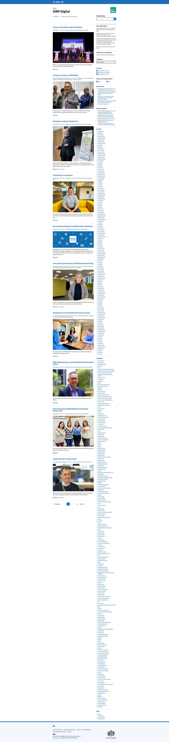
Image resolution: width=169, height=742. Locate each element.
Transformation (101, 667)
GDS (99, 507)
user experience (101, 682)
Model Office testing (102, 567)
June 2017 (100, 283)
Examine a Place (101, 498)
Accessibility (100, 362)
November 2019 (101, 233)
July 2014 (100, 336)
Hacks (99, 522)
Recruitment (100, 603)
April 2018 (100, 266)
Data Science (101, 434)
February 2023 (101, 171)
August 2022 (101, 179)
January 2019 (101, 250)
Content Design (101, 420)
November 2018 (101, 253)
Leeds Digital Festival (102, 560)
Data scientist (101, 436)
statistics (100, 639)
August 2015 (101, 319)
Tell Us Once (100, 660)
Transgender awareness (103, 670)
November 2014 (101, 331)
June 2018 (100, 262)
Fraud (99, 503)
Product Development (103, 589)
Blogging (100, 388)
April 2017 (100, 284)
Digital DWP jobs (89, 266)
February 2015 (101, 326)
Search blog (100, 16)
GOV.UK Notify (101, 515)
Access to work (101, 360)
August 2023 (101, 160)
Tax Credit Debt (101, 646)
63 (77, 504)
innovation (85, 30)
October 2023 (101, 157)
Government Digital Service (104, 517)
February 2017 (101, 288)
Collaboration (101, 413)
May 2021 (100, 205)
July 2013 (100, 350)
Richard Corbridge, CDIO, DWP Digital (61, 78)
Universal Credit (101, 675)
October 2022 (101, 178)
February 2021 (101, 210)
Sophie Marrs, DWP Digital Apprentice (61, 266)
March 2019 (100, 247)
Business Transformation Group (105, 396)
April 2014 (100, 341)
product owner (101, 594)
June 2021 (100, 203)
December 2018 (101, 252)
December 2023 (101, 153)
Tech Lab (100, 648)
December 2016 (101, 291)
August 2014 (101, 335)
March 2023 (101, 169)
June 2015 (100, 322)
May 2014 (100, 340)
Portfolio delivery (101, 586)
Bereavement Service (102, 386)
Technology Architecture (103, 653)
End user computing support (104, 488)
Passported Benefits (102, 577)
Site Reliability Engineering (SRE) (105, 629)
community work (101, 419)
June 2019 (100, 241)
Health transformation (103, 526)
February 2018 (101, 269)
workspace (100, 706)
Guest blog (100, 520)
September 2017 (101, 278)
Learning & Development (58, 267)
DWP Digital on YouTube (103, 74)
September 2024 (102, 143)
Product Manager (102, 591)
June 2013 (100, 352)
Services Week (101, 620)
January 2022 (101, 191)
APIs (99, 367)
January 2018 (101, 271)
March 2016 (100, 307)
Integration (100, 550)
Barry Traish (55, 124)
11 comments (61, 169)
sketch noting (101, 630)
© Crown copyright (111, 738)
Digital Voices (101, 465)
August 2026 (101, 131)
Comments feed (101, 717)
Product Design (101, 587)
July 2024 (100, 145)
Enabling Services (77, 79)
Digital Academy (101, 448)
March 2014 (100, 343)
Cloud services (101, 408)
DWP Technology (101, 481)
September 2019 (101, 236)
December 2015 (101, 312)
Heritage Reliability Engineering (105, 527)
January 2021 (101, 212)
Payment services (102, 579)
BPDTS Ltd (100, 389)
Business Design (101, 393)
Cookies (69, 731)
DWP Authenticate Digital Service (105, 472)
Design (99, 443)
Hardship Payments (102, 524)
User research (101, 686)
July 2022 (100, 181)
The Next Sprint (101, 663)
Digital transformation (83, 78)
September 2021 (101, 198)
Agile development (70, 124)
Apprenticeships (81, 266)
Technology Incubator (103, 655)
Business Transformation (103, 394)
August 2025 (101, 140)
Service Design (101, 615)
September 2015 (101, 317)
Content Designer (102, 422)
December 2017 (101, 272)
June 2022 (100, 183)
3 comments (61, 306)
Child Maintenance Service (104, 405)
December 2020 (101, 214)
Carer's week (101, 401)
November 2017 (101, 274)
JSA (98, 555)
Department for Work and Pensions (69, 16)
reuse (99, 606)
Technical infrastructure (103, 651)
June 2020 (100, 224)
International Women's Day (104, 553)
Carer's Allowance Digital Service (105, 400)
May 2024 (100, 146)
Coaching (100, 410)
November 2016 (101, 293)
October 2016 (101, 295)
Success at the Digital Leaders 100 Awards (67, 27)
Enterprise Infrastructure (103, 493)
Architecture (101, 379)
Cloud (99, 406)
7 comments (61, 497)
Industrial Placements (103, 541)
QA (98, 601)
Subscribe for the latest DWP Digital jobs (105, 54)
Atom (109, 81)
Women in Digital (76, 267)
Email (99, 81)
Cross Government (102, 426)
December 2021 (101, 193)
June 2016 (100, 302)
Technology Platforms (103, 656)
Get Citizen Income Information (105, 512)
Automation (100, 381)
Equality (99, 495)
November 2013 (101, 347)
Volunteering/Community (81, 178)
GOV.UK (79, 729)
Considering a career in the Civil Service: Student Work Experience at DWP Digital (107, 93)
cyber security (101, 429)
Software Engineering (103, 636)
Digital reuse (100, 458)
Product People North (103, 599)
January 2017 (101, 290)
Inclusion (100, 538)
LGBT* (81, 461)
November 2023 (101, 155)
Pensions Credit (101, 580)
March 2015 (100, 324)
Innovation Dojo (101, 546)
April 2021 (100, 207)
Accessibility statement (59, 731)
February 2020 (101, 229)
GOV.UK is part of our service (108, 118)
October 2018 (101, 255)
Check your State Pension (103, 403)
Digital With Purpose (72, 30)
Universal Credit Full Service (104, 679)
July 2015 (100, 321)
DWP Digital (61, 11)
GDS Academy (101, 508)
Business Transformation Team (105, 398)
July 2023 (100, 162)
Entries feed (100, 715)
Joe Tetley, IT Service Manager (59, 461)
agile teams (100, 365)
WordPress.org (101, 718)
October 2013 (101, 348)
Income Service (101, 539)
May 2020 (100, 226)
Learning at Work (68, 267)
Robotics (100, 608)
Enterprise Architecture (103, 491)
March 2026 (101, 134)
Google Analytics (101, 513)
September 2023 (102, 159)
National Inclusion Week (103, 570)
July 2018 (100, 260)
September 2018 (101, 257)
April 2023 (100, 167)
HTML (99, 529)
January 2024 (101, 152)
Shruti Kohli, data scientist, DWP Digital (62, 315)
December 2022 (101, 174)
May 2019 (100, 243)
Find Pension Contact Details (104, 501)
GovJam (99, 519)
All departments (86, 729)
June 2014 (100, 338)
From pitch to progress (103, 104)
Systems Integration (102, 644)
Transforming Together (87, 367)
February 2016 (101, 309)
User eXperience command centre (105, 684)
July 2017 (100, 281)
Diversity (68, 413)
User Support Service (102, 689)
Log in (99, 713)
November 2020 (101, 215)
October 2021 (101, 197)
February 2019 (101, 248)
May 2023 (100, 165)
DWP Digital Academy (103, 476)
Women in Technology (68, 317)
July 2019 (100, 240)
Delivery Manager (102, 441)
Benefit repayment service (104, 384)
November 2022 (101, 176)
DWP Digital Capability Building (105, 477)
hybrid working (101, 534)
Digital (99, 446)
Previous (57, 504)
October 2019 (101, 234)
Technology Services (102, 658)
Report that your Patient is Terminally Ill (106, 605)
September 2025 (102, 138)
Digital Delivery (78, 124)
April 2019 (100, 245)
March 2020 (101, 228)
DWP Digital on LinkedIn (103, 70)
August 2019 (101, 238)
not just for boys (101, 575)
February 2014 (101, 345)
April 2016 (100, 305)
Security (100, 613)
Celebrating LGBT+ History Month (65, 459)
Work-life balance (101, 703)
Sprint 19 (100, 637)
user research (101, 687)
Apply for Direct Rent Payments (105, 372)
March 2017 (100, 286)
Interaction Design (102, 551)
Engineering (100, 489)
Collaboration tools (102, 415)
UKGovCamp (101, 674)
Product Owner (101, 592)
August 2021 (101, 200)
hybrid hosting (101, 532)
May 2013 (100, 354)
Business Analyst (101, 391)
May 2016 (100, 303)
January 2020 (101, 231)
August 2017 (100, 279)
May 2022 (100, 184)
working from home (102, 705)
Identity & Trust (101, 536)
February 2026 (101, 136)
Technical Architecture (103, 649)
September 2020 (102, 219)
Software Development (103, 634)
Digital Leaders (68, 229)
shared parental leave (102, 624)
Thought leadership (102, 665)
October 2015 (101, 316)
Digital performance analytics (104, 457)
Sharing (99, 627)
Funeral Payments (102, 505)
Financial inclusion (102, 500)
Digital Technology (102, 462)
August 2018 (101, 259)
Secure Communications (103, 610)
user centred (100, 681)
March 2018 (100, 267)
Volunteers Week (101, 693)
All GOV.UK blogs (57, 729)
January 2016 (101, 310)
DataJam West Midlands (103, 439)
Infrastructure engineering (104, 543)
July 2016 (100, 300)
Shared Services (101, 625)
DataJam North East (102, 438)
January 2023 (101, 172)
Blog (54, 8)
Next (81, 504)
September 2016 (101, 297)
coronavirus (100, 424)
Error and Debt (101, 496)
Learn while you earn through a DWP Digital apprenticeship (73, 263)
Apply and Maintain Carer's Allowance (106, 371)
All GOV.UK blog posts (69, 729)
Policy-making (101, 584)
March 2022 (101, 188)
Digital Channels (101, 450)
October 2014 (101, 333)
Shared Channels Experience (104, 622)
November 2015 (101, 314)
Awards (99, 382)
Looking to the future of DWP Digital (65, 75)
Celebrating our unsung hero (63, 175)
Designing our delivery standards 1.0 (65, 121)
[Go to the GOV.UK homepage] (58, 2)
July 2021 (100, 202)
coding (99, 412)
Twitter (99, 672)
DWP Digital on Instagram (104, 72)
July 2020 (100, 222)
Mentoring (100, 565)
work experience (101, 701)
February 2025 (101, 141)
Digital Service (101, 460)
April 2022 (100, 186)
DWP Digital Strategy (68, 79)
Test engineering (101, 662)
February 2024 (101, 150)
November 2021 (101, 195)
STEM (99, 641)
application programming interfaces (106, 369)
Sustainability (101, 643)
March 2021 (100, 209)
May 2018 (100, 264)
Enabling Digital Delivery (103, 484)
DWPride (100, 482)
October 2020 (101, 217)
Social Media (101, 632)
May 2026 (100, 133)
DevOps (99, 444)
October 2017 (101, 276)
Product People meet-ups (103, 598)
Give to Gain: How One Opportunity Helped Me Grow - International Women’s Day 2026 (106, 98)
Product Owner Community (104, 596)
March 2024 (101, 148)
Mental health (101, 564)
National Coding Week (103, 569)
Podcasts (100, 582)
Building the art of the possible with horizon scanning (71, 313)
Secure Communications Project (105, 612)
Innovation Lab (101, 548)
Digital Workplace (102, 469)
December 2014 (101, 329)
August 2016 (101, 298)
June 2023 (100, 164)
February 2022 (101, 190)
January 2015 (101, 328)
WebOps (100, 694)
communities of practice (103, 417)
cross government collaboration (105, 427)
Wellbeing (100, 696)
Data (66, 30)
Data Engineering (102, 432)
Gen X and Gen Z (101, 510)
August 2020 (101, 221)
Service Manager (88, 461)
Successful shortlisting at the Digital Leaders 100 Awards (73, 226)
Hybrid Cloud (101, 531)
